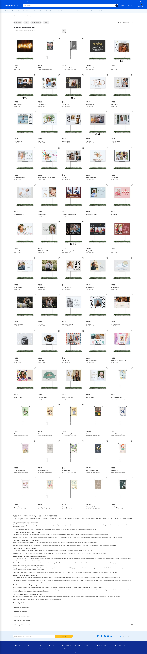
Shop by (101, 10)
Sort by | (119, 22)
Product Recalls (87, 645)
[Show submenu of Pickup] (16, 11)
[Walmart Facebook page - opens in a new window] (98, 636)
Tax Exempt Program (104, 645)
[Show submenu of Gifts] (67, 11)
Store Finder (20, 1)
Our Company (44, 645)
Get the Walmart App (116, 645)
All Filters (18, 22)
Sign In (140, 1)
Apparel (71, 10)
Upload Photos (44, 1)
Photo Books (59, 10)
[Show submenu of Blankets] (54, 11)
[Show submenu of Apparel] (73, 11)
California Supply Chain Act (65, 648)
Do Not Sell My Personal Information (83, 648)
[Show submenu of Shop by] (103, 11)
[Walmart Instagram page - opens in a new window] (111, 636)
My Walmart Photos (35, 1)
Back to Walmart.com (9, 1)
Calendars (85, 10)
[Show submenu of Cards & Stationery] (32, 11)
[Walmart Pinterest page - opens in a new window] (105, 636)
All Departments (19, 645)
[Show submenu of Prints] (21, 11)
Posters (36, 10)
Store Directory (29, 645)
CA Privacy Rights (51, 648)
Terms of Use (127, 645)
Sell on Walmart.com (54, 645)
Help (122, 5)
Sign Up (64, 636)
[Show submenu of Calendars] (87, 11)
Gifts (66, 10)
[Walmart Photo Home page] (12, 5)
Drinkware (78, 10)
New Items (7, 10)
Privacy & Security (40, 648)
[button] (25, 38)
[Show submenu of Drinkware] (80, 11)
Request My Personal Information (102, 648)
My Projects (26, 1)
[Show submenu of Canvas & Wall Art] (48, 11)
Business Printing (93, 10)
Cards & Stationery (27, 10)
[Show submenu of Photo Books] (62, 11)
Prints (19, 10)
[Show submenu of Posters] (38, 11)
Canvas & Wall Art (44, 10)
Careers (37, 645)
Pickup (13, 10)
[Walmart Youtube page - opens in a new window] (108, 636)
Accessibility (96, 645)
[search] (64, 31)
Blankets (52, 10)
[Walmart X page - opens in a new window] (101, 636)
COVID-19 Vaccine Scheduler (73, 645)
